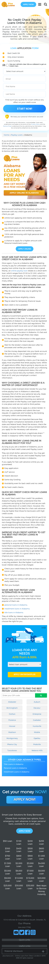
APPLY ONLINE (24, 249)
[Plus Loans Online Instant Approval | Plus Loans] (9, 4)
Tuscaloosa (12, 750)
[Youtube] (16, 932)
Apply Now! (24, 799)
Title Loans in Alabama (13, 764)
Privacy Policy (35, 124)
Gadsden (37, 720)
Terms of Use (7, 126)
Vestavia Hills (37, 750)
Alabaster (12, 702)
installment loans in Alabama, (17, 609)
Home (6, 135)
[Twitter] (21, 932)
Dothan (12, 714)
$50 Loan (7, 841)
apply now (28, 4)
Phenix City (12, 744)
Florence (12, 720)
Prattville (37, 744)
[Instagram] (33, 932)
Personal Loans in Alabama (15, 768)
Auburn (37, 702)
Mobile (37, 732)
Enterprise (37, 714)
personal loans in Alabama (15, 605)
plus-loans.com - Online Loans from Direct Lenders (21, 956)
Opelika (37, 738)
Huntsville (37, 726)
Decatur (37, 708)
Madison (12, 732)
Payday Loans (16, 135)
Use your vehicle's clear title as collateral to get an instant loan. (27, 65)
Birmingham (12, 708)
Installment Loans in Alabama (16, 772)
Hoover (12, 726)
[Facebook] (27, 932)
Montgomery (12, 738)
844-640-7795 (24, 927)
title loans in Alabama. (13, 612)
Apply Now (24, 831)
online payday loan (19, 271)
